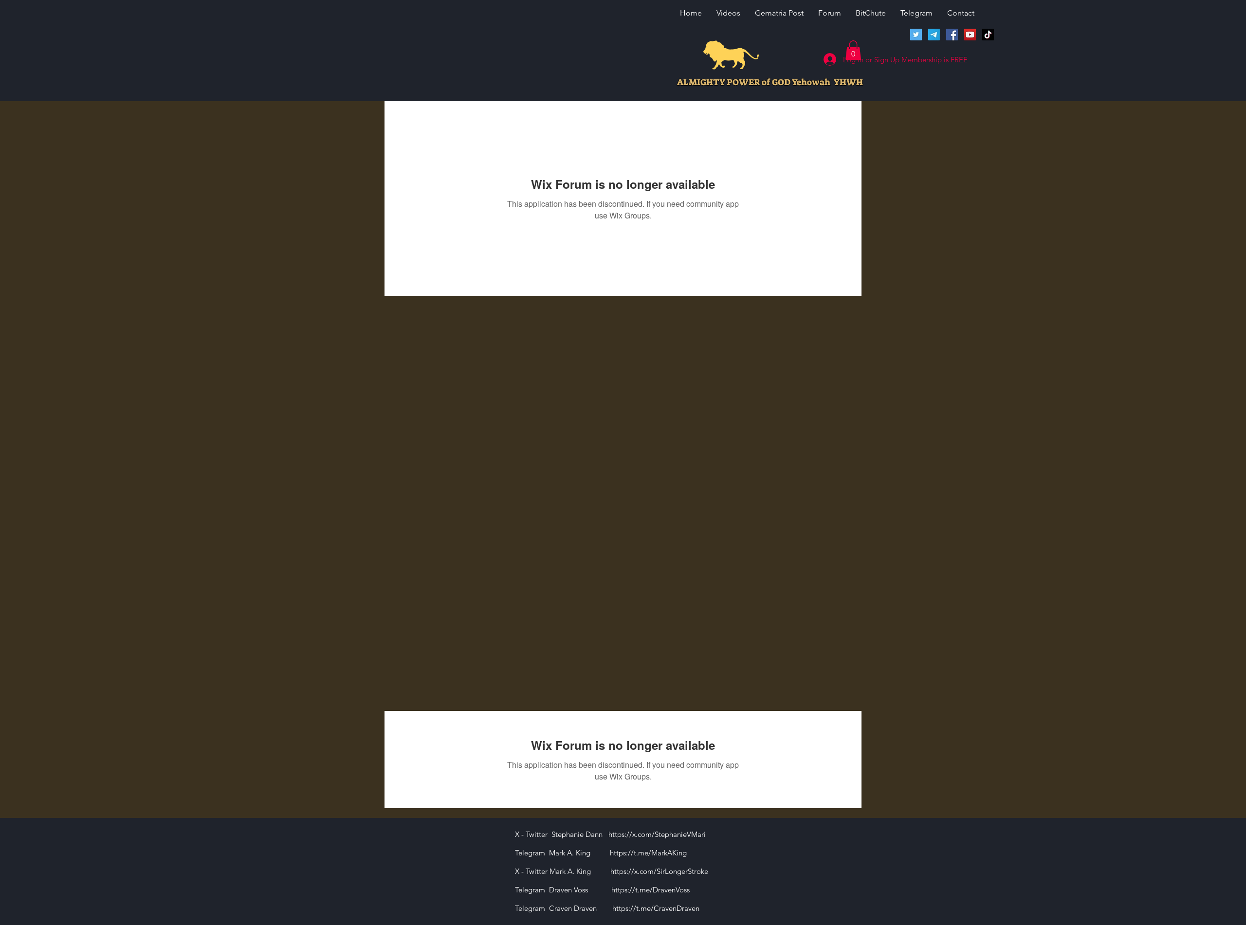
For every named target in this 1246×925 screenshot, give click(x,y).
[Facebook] (952, 34)
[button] (853, 50)
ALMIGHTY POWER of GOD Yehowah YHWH (770, 82)
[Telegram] (934, 34)
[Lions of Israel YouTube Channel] (970, 34)
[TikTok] (988, 34)
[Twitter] (916, 34)
